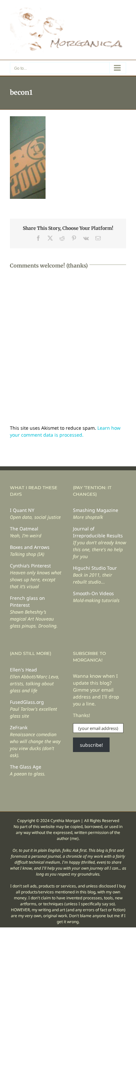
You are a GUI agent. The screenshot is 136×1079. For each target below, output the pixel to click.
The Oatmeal (24, 528)
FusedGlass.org (27, 702)
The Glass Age (25, 767)
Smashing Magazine (95, 510)
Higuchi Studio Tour (95, 568)
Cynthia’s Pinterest (30, 565)
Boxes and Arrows (30, 547)
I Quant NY (22, 510)
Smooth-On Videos (93, 593)
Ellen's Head (23, 669)
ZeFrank (18, 727)
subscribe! (91, 745)
